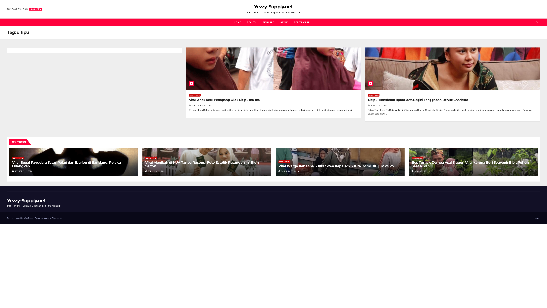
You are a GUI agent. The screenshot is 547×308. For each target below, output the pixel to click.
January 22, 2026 (23, 171)
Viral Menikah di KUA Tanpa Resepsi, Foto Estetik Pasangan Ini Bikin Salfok (202, 164)
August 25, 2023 (379, 105)
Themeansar (57, 218)
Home (237, 22)
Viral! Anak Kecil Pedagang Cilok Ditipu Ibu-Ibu (224, 100)
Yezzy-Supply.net (273, 7)
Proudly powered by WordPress (20, 218)
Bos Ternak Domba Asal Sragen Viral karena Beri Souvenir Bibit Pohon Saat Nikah (470, 164)
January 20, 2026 (290, 171)
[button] (537, 22)
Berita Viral (302, 22)
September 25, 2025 (202, 105)
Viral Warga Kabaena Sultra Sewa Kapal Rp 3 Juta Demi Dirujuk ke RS (336, 166)
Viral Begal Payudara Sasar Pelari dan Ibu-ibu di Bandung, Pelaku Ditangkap (66, 164)
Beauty (251, 22)
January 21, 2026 (157, 171)
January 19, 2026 (423, 171)
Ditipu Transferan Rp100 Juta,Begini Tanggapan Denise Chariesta (418, 100)
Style (284, 22)
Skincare (268, 22)
